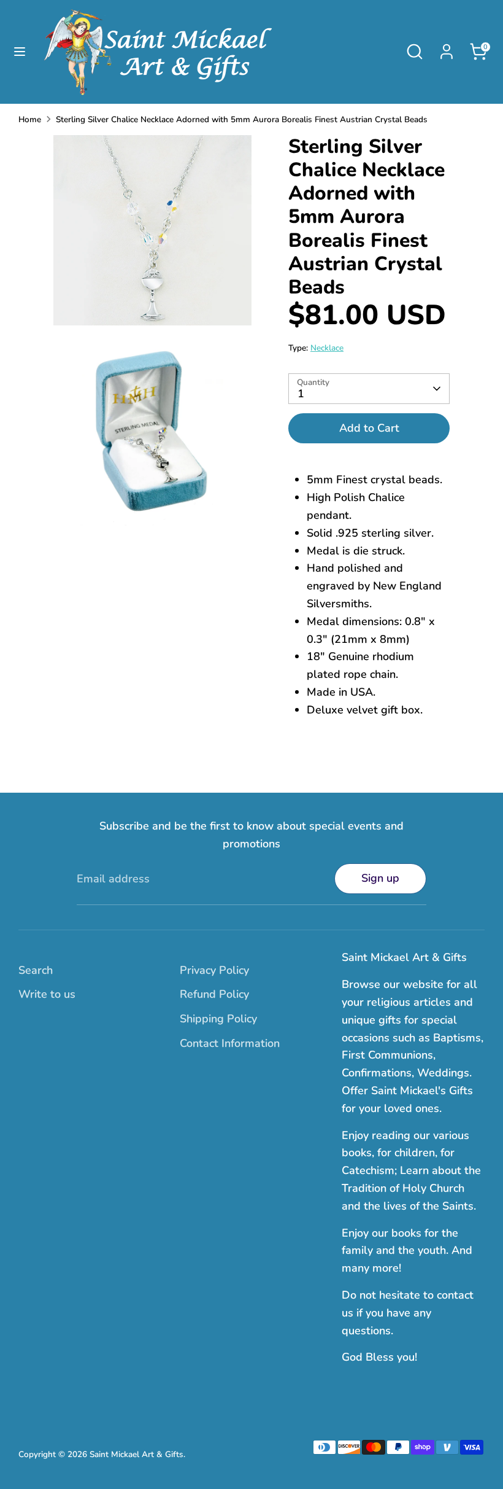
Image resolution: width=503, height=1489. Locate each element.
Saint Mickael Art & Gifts (136, 1454)
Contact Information (230, 1043)
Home (29, 119)
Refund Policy (214, 994)
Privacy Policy (214, 970)
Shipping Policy (218, 1018)
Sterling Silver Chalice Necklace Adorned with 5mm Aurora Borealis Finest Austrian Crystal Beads (242, 119)
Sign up (380, 878)
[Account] (446, 48)
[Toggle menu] (19, 51)
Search (35, 970)
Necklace (327, 348)
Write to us (46, 994)
